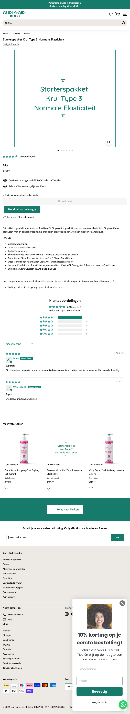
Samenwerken (10, 592)
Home (5, 33)
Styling (6, 644)
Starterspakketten (11, 658)
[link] (99, 616)
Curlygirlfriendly (11, 44)
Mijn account (9, 596)
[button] (10, 156)
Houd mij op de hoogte (22, 209)
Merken (27, 33)
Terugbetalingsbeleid (12, 667)
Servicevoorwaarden (12, 663)
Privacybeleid (9, 573)
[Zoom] (109, 142)
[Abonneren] (118, 537)
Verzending (16, 195)
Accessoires (8, 654)
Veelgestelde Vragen (12, 582)
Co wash (7, 649)
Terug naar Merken (67, 509)
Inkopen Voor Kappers (13, 587)
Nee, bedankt (99, 702)
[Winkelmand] (118, 14)
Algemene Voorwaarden (14, 569)
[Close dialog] (122, 603)
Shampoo (7, 635)
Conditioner (8, 639)
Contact (6, 564)
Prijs (5, 165)
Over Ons (7, 578)
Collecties (16, 33)
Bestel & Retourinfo (12, 559)
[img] (13, 353)
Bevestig (99, 691)
